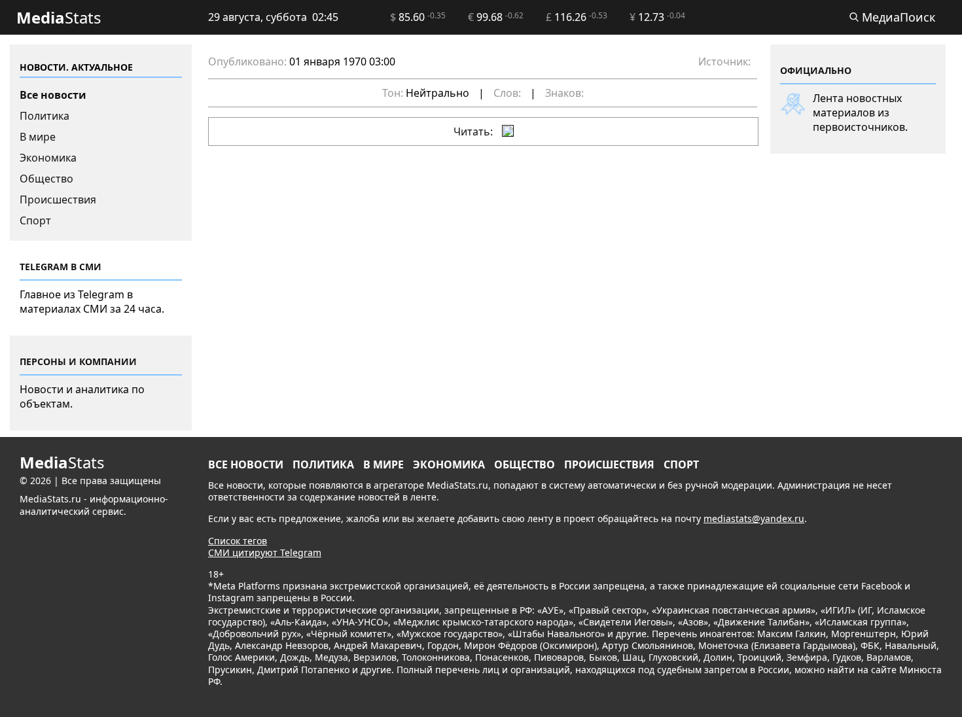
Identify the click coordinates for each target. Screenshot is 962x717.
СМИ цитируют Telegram (264, 552)
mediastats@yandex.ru (754, 518)
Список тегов (237, 540)
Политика (44, 116)
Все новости (53, 95)
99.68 (496, 17)
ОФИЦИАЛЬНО (815, 70)
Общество (46, 178)
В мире (38, 137)
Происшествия (58, 199)
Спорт (35, 220)
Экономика (48, 157)
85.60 (418, 17)
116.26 (576, 17)
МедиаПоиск (897, 17)
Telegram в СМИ (60, 266)
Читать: (474, 131)
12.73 (657, 17)
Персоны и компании (78, 361)
